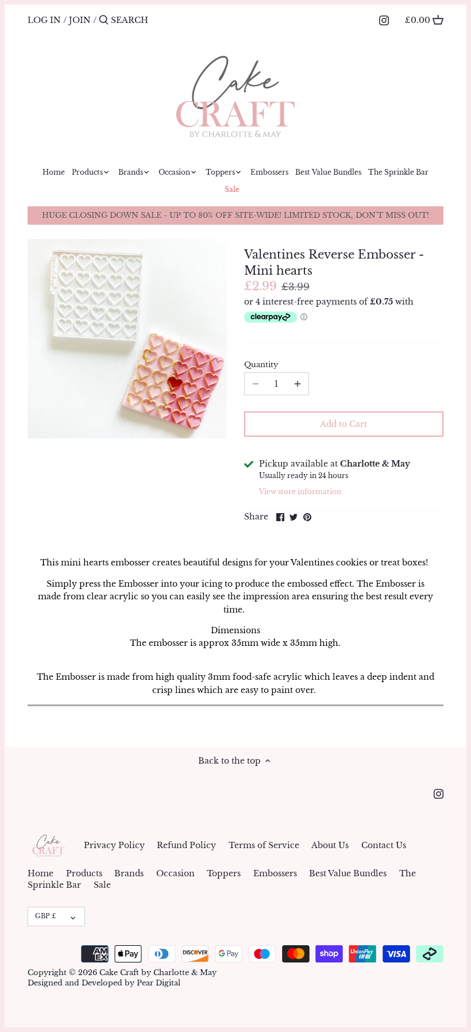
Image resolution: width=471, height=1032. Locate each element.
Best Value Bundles (348, 873)
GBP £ (45, 916)
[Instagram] (384, 19)
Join (80, 20)
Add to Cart (343, 424)
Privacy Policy (114, 845)
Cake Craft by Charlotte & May (158, 972)
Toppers (224, 873)
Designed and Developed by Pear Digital (104, 983)
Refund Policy (186, 845)
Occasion (175, 873)
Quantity (261, 364)
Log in (44, 20)
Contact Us (383, 845)
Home (40, 873)
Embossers (275, 873)
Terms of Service (264, 845)
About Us (330, 845)
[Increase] (297, 384)
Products (84, 873)
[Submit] (104, 20)
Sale (102, 885)
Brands (129, 873)
